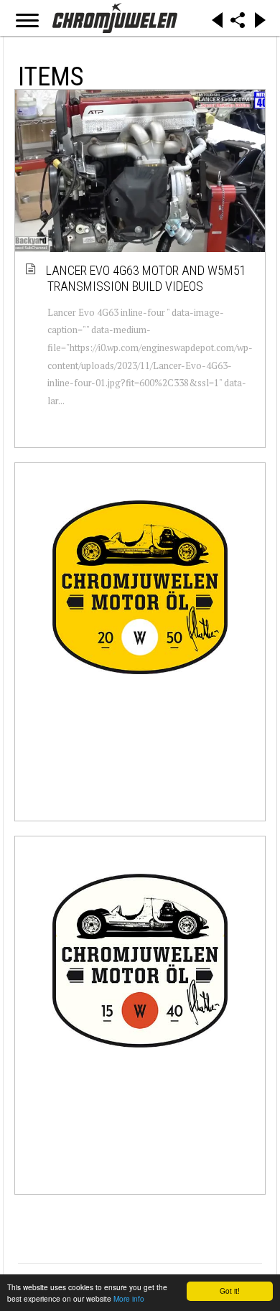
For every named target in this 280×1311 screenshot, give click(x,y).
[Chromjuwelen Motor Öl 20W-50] (140, 587)
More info (128, 1298)
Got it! (230, 1290)
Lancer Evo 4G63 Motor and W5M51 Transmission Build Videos (146, 278)
